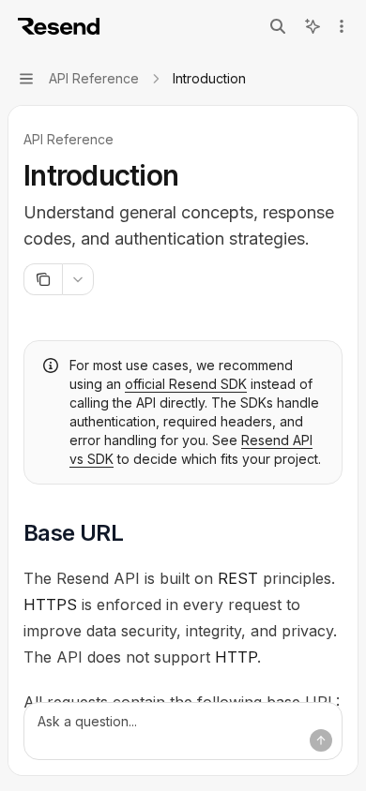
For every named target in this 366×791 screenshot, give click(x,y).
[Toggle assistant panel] (312, 26)
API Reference (68, 139)
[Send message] (321, 740)
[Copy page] (42, 279)
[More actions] (341, 26)
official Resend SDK (186, 384)
